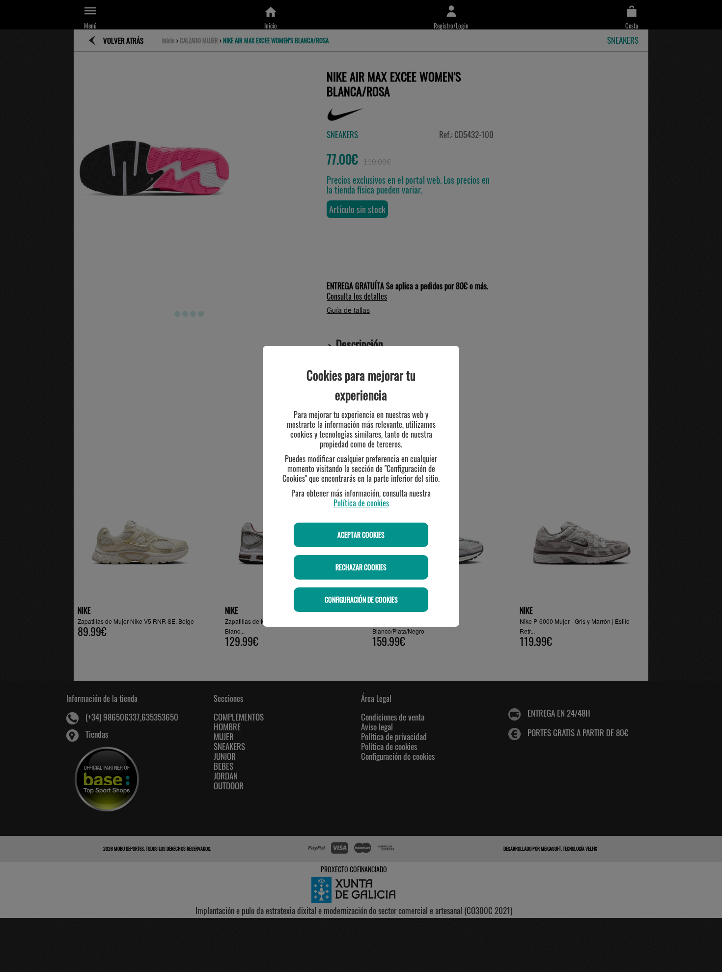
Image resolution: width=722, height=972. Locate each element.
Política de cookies (361, 503)
